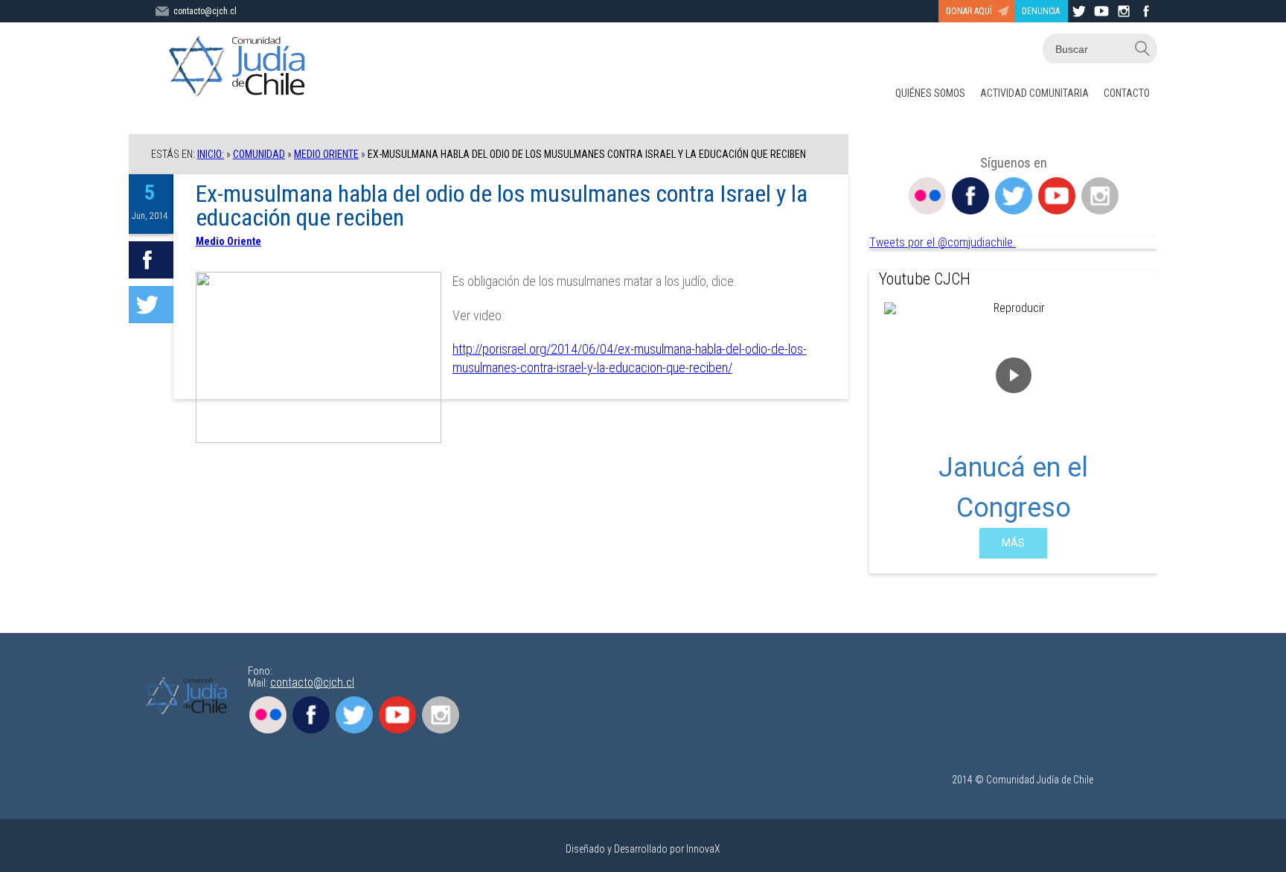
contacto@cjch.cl (205, 11)
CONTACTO (1127, 93)
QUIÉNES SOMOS (930, 93)
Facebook (970, 195)
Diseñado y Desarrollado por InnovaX (643, 849)
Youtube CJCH (924, 279)
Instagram (1100, 195)
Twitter (1013, 195)
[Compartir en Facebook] (151, 260)
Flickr (927, 195)
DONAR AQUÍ (969, 11)
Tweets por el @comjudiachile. (942, 242)
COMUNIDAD (259, 154)
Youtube (1056, 195)
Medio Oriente (326, 154)
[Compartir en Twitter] (151, 304)
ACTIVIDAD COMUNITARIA (1034, 93)
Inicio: (210, 154)
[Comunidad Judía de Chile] (240, 67)
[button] (892, 430)
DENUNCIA (1041, 11)
